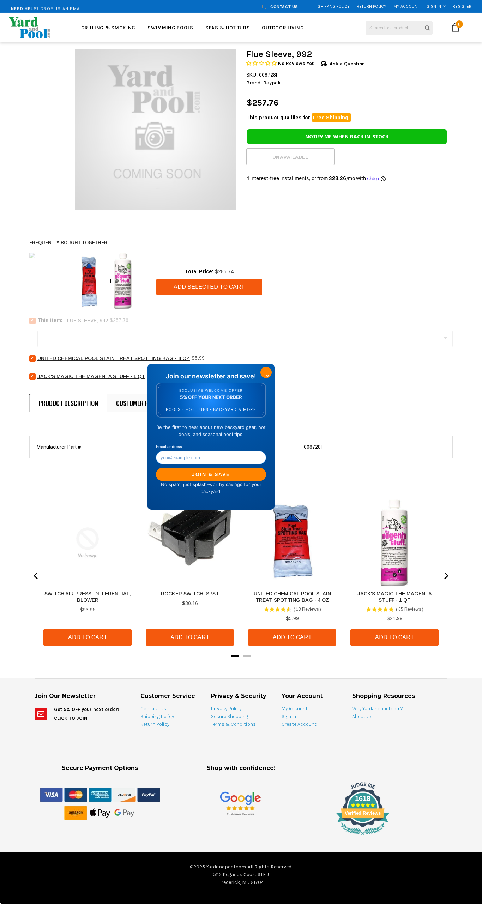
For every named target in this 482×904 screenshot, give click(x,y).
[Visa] (51, 794)
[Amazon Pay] (75, 812)
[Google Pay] (124, 812)
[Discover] (124, 794)
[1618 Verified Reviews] (241, 836)
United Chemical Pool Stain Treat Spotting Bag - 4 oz (113, 358)
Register (462, 6)
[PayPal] (148, 794)
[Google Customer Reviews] (240, 803)
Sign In (434, 6)
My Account (406, 6)
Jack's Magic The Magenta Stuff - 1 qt (91, 376)
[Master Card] (75, 794)
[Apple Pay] (100, 812)
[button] (262, 63)
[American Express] (100, 794)
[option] (91, 6)
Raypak (272, 82)
